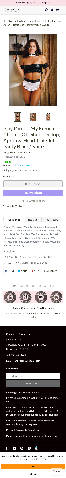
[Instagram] (21, 448)
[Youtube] (29, 448)
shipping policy (37, 313)
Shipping (8, 170)
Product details (14, 219)
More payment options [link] (33, 200)
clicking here (51, 414)
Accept (33, 466)
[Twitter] (14, 448)
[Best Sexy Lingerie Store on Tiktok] (36, 448)
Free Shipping (51, 219)
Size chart (10, 176)
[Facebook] (7, 448)
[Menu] (62, 9)
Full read (33, 474)
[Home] (4, 21)
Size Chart (33, 219)
